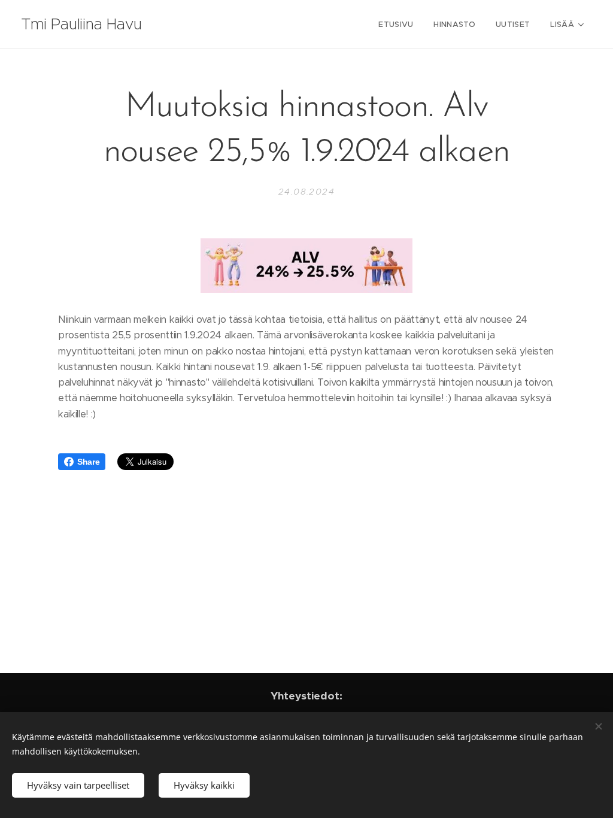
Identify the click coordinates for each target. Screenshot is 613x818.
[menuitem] (395, 25)
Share (88, 461)
